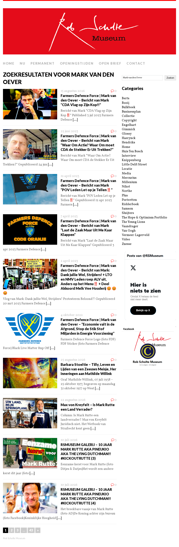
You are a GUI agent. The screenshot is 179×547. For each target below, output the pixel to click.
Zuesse (126, 244)
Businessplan (131, 112)
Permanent (43, 63)
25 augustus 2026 (73, 360)
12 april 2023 (70, 176)
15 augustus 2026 (73, 91)
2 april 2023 (69, 261)
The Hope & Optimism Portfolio (144, 217)
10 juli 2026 (69, 440)
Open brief (110, 63)
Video (126, 239)
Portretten (129, 200)
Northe (127, 191)
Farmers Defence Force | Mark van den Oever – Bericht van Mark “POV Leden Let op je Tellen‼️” (88, 185)
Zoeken (170, 77)
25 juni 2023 (69, 131)
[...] (75, 120)
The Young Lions (133, 222)
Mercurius (129, 178)
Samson (127, 209)
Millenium (129, 182)
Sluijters (128, 213)
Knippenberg (131, 160)
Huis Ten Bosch (132, 151)
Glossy (127, 134)
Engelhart (129, 125)
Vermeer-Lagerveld (135, 235)
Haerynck (128, 138)
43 (31, 530)
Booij (125, 103)
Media (126, 173)
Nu (22, 63)
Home (9, 63)
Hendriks (128, 142)
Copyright (129, 120)
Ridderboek (130, 204)
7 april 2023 (69, 216)
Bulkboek (128, 107)
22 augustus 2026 (73, 400)
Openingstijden (77, 63)
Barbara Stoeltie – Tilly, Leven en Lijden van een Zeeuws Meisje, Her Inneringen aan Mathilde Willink (88, 369)
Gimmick (128, 129)
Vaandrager (130, 226)
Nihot (126, 186)
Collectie (128, 116)
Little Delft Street (134, 164)
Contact (136, 63)
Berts (125, 98)
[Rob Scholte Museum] (89, 30)
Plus (125, 195)
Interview (129, 156)
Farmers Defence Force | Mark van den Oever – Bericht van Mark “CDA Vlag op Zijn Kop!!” (88, 100)
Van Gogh (129, 231)
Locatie (127, 169)
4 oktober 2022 (72, 315)
